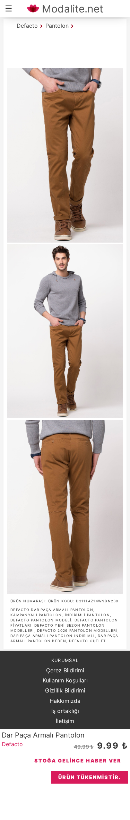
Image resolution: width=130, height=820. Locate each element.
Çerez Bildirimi (65, 670)
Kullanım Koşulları (65, 680)
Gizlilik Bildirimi (65, 690)
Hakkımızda (65, 700)
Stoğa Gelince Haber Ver (77, 761)
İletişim (65, 720)
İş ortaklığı (65, 710)
